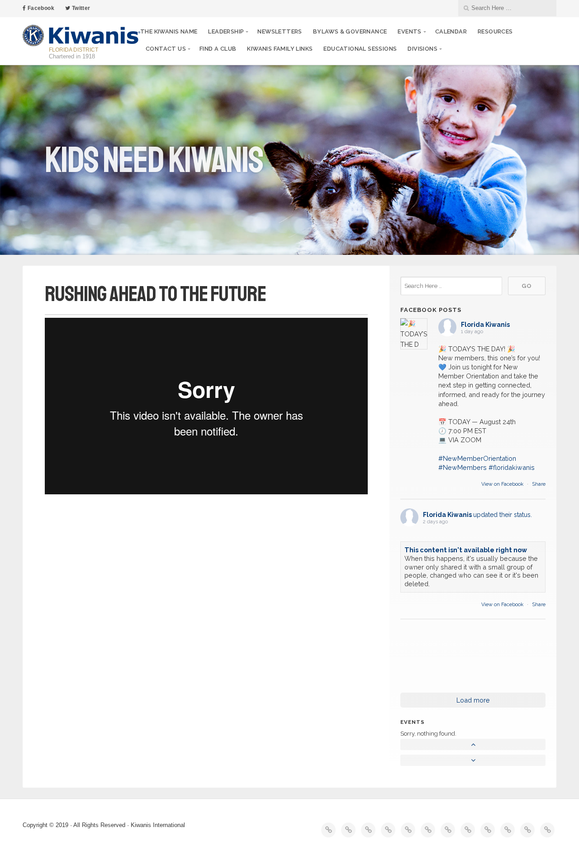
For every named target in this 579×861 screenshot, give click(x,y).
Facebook (40, 8)
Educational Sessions (360, 48)
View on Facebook (503, 484)
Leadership (226, 31)
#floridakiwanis (512, 467)
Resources (495, 31)
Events (409, 31)
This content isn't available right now (465, 550)
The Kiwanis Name (168, 31)
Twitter (80, 8)
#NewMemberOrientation (477, 458)
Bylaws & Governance (350, 31)
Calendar (451, 31)
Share (539, 484)
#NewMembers (462, 467)
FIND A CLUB (217, 48)
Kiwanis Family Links (280, 48)
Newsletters (279, 31)
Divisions (422, 48)
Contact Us (166, 48)
